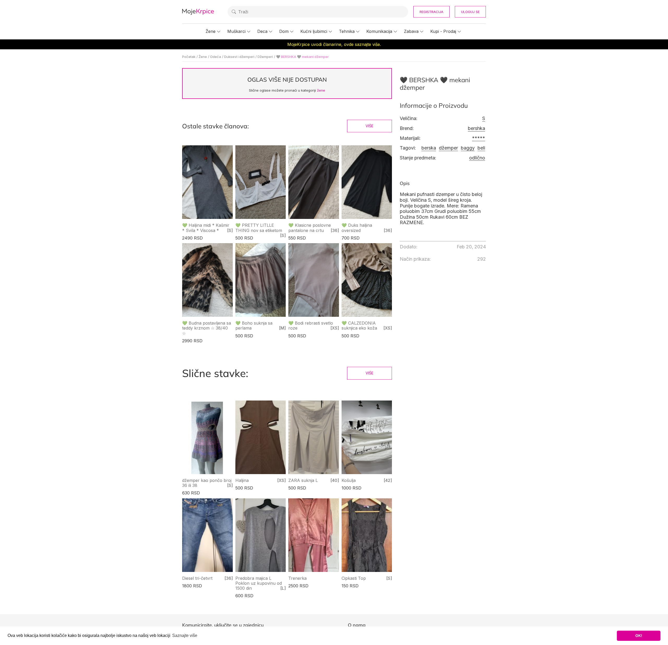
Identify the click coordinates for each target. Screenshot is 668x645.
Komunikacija (379, 31)
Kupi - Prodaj (443, 31)
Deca (262, 31)
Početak (188, 57)
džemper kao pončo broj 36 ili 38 (206, 483)
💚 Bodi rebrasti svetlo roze (310, 325)
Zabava (411, 31)
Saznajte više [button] (184, 635)
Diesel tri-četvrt (197, 578)
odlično (477, 157)
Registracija (431, 12)
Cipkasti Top (354, 578)
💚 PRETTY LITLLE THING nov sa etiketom (258, 228)
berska (428, 148)
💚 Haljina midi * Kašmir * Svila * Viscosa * (205, 228)
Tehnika (347, 31)
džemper (448, 148)
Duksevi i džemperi (239, 57)
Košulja (349, 480)
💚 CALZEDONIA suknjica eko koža (359, 325)
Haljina (242, 480)
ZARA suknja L (303, 480)
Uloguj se (470, 12)
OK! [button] (638, 636)
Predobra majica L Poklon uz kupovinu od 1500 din (258, 583)
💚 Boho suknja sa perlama (253, 325)
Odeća (215, 57)
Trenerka (297, 578)
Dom (284, 31)
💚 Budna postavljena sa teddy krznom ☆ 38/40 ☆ (206, 328)
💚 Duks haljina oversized (357, 228)
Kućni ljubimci (313, 31)
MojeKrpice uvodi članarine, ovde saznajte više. (334, 44)
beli (481, 148)
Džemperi (265, 57)
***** (478, 138)
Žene (211, 31)
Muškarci (236, 31)
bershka (476, 128)
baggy (468, 148)
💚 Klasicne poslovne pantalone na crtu (309, 228)
